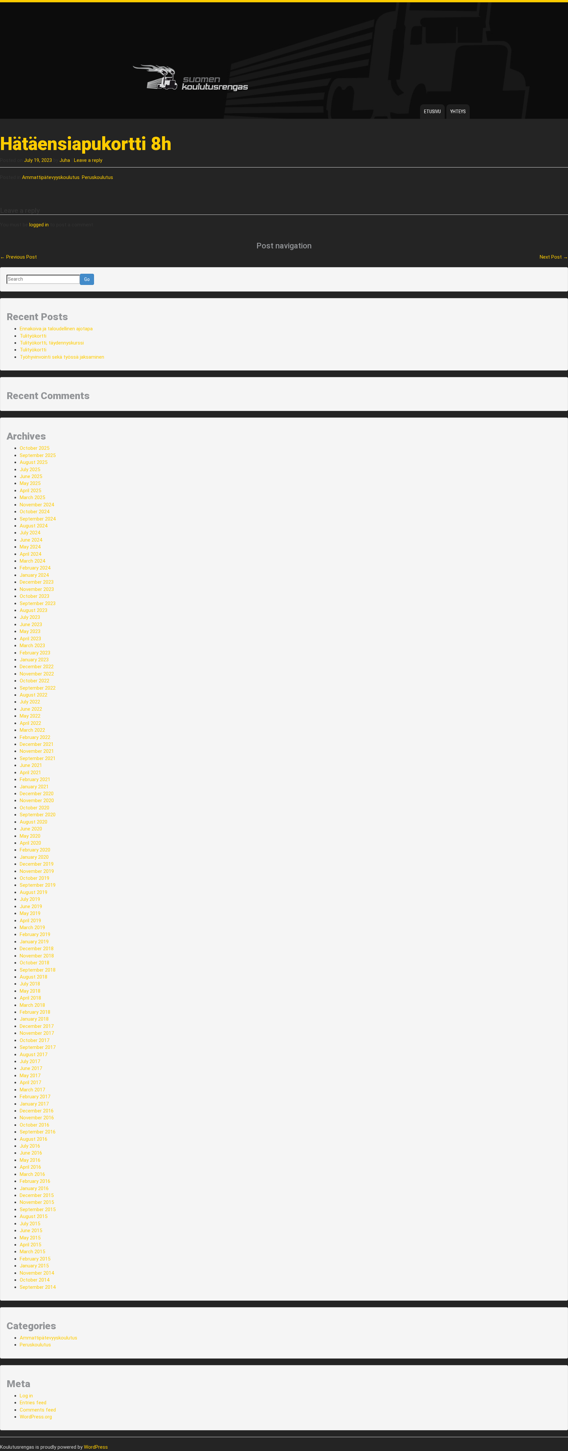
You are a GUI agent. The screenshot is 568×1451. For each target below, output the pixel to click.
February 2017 (35, 1097)
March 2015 (32, 1252)
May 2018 (30, 991)
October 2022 (34, 681)
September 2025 (38, 455)
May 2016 (30, 1160)
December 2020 (37, 794)
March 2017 (32, 1090)
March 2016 (32, 1174)
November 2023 (37, 589)
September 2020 (38, 815)
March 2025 (32, 497)
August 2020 (33, 822)
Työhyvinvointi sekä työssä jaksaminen (62, 357)
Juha (64, 160)
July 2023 (30, 617)
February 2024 (35, 568)
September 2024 (38, 519)
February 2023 (35, 653)
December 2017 (37, 1026)
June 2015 (31, 1231)
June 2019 (31, 906)
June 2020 (31, 829)
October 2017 (34, 1040)
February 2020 (35, 850)
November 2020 (37, 800)
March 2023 (32, 646)
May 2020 (30, 836)
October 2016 (34, 1125)
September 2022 (38, 688)
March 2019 (32, 927)
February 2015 (35, 1259)
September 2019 (38, 885)
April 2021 (30, 773)
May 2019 (30, 913)
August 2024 (33, 526)
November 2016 (37, 1118)
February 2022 (35, 737)
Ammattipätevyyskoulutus (51, 177)
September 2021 (38, 758)
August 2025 (33, 462)
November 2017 (37, 1033)
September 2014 (38, 1287)
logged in (39, 225)
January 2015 (34, 1266)
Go (87, 279)
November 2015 (37, 1202)
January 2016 (34, 1188)
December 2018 (37, 949)
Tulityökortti (33, 336)
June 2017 (31, 1068)
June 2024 (31, 540)
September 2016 (38, 1132)
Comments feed (38, 1410)
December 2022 (37, 667)
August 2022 (33, 695)
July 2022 (30, 702)
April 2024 (30, 554)
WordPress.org (36, 1417)
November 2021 (37, 751)
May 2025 (30, 483)
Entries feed (33, 1403)
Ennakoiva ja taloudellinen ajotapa (56, 329)
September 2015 (38, 1209)
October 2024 (34, 512)
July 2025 (30, 469)
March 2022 (32, 730)
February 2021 (35, 779)
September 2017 (38, 1047)
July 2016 (30, 1146)
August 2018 (33, 977)
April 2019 (30, 921)
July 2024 (30, 533)
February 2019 (35, 934)
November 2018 (37, 956)
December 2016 (37, 1111)
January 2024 (34, 575)
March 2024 (32, 561)
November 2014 (37, 1273)
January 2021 (34, 787)
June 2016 (31, 1153)
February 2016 (35, 1181)
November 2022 (37, 674)
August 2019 (33, 892)
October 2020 (34, 808)
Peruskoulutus (97, 177)
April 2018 (30, 998)
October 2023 (34, 596)
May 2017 (30, 1076)
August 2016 (33, 1139)
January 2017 (34, 1104)
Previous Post (18, 257)
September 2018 (38, 970)
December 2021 (37, 744)
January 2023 (34, 660)
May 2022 (30, 716)
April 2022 (30, 723)
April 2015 (30, 1245)
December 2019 (37, 864)
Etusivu (432, 112)
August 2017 (33, 1054)
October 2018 (34, 963)
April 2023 (30, 639)
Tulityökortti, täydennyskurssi (52, 343)
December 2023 (37, 582)
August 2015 (33, 1216)
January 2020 (34, 857)
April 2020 (30, 843)
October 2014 (34, 1280)
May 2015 (30, 1238)
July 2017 (30, 1061)
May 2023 (30, 631)
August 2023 (33, 610)
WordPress (96, 1447)
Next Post (554, 257)
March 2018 (32, 1005)
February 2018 (35, 1012)
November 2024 (37, 505)
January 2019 (34, 942)
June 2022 (31, 709)
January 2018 (34, 1019)
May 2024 (30, 547)
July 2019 (30, 899)
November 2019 (37, 871)
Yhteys (458, 112)
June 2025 (31, 476)
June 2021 (31, 765)
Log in (26, 1396)
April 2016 (30, 1167)
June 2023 (31, 624)
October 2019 (34, 878)
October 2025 (34, 448)
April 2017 (30, 1082)
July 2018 (30, 984)
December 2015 (37, 1195)
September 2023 (38, 603)
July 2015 (30, 1224)
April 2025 (30, 491)
